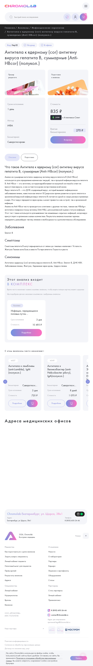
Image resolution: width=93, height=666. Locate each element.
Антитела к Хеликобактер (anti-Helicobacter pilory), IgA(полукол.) (59, 371)
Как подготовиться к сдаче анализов (20, 551)
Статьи (51, 580)
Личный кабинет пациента (15, 561)
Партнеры (52, 561)
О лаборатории (55, 556)
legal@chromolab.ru (63, 622)
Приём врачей (10, 570)
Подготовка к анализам (56, 76)
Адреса (8, 580)
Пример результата (12, 76)
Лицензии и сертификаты (58, 570)
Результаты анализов (13, 575)
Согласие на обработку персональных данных (22, 645)
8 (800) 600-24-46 (59, 610)
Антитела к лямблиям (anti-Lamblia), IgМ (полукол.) (21, 369)
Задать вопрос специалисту (16, 556)
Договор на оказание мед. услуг (17, 648)
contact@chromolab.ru (59, 615)
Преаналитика (54, 600)
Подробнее (26, 332)
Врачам (8, 600)
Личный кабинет (11, 590)
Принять (79, 658)
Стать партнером (55, 590)
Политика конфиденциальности (16, 641)
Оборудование (54, 575)
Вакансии (8, 605)
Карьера (51, 566)
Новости (51, 551)
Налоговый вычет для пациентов (18, 566)
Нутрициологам (11, 595)
